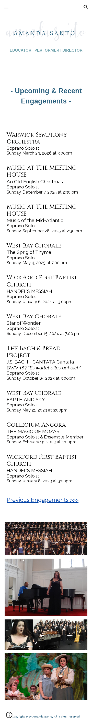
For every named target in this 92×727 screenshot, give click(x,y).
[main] (46, 50)
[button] (6, 7)
